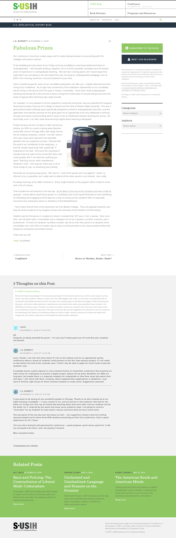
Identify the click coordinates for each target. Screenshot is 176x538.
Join (117, 20)
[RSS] (20, 19)
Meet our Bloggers (144, 59)
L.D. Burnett (20, 41)
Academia (25, 241)
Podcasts (107, 20)
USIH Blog (96, 4)
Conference (140, 5)
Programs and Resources (142, 13)
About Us (94, 20)
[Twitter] (17, 19)
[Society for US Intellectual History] (50, 8)
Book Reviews (98, 13)
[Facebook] (14, 19)
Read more (18, 504)
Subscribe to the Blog (144, 48)
